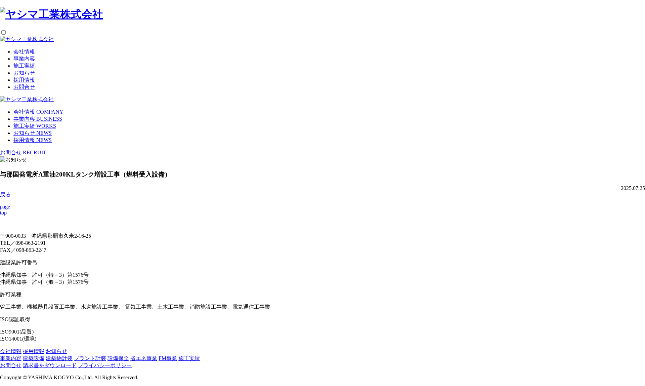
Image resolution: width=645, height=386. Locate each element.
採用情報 (24, 80)
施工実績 (24, 66)
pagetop (5, 210)
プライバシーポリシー (105, 365)
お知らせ (24, 73)
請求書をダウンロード (50, 365)
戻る (5, 194)
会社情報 (24, 51)
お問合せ (24, 87)
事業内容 (24, 59)
